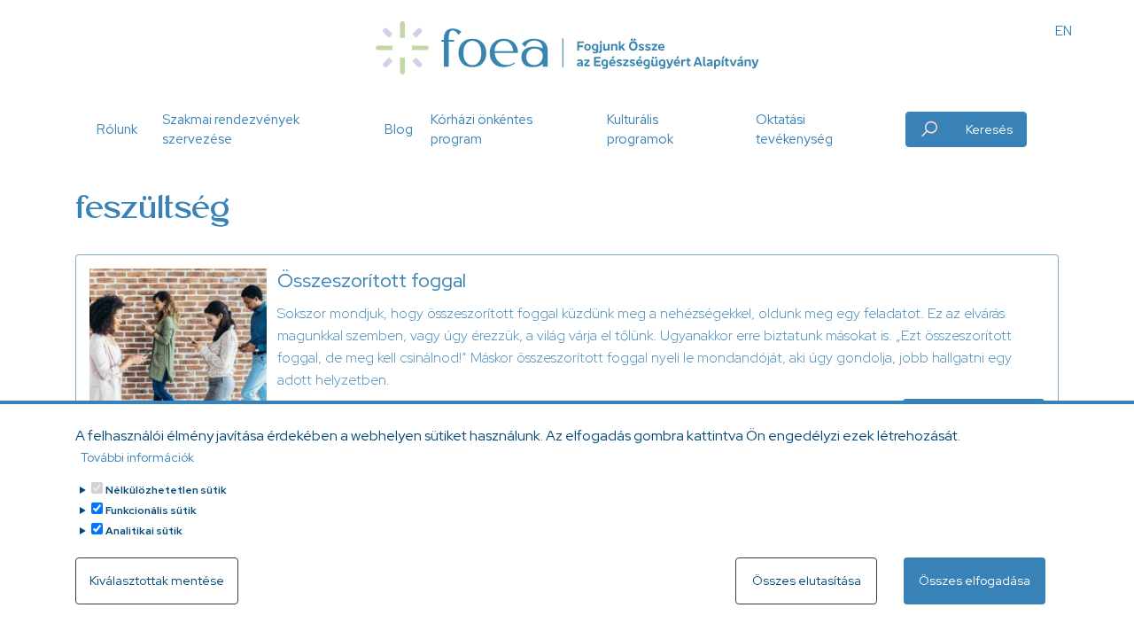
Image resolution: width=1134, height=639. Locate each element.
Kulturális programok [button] (640, 130)
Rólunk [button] (117, 129)
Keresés (989, 129)
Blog (398, 129)
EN (1063, 31)
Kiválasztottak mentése (156, 580)
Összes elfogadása (974, 580)
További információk (137, 457)
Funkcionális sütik (151, 510)
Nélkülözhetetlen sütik (166, 490)
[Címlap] (566, 47)
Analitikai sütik (144, 531)
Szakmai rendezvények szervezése (230, 130)
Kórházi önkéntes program (481, 130)
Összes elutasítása (806, 580)
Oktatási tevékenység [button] (794, 130)
